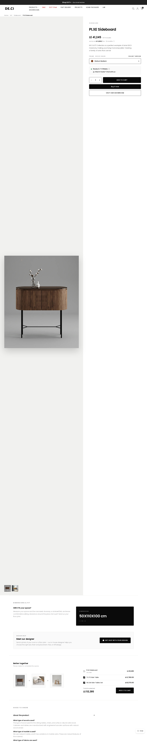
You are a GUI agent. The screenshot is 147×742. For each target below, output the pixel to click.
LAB (104, 7)
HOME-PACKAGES (92, 7)
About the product (54, 715)
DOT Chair (53, 7)
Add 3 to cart (125, 690)
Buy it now (115, 87)
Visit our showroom (115, 93)
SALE (43, 7)
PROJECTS (78, 7)
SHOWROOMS (34, 10)
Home (6, 15)
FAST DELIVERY (66, 7)
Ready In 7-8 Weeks (101, 69)
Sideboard (17, 15)
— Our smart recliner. (75, 2)
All (11, 15)
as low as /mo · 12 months (102, 41)
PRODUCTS (33, 7)
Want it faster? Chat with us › (105, 72)
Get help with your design (116, 640)
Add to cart (122, 80)
